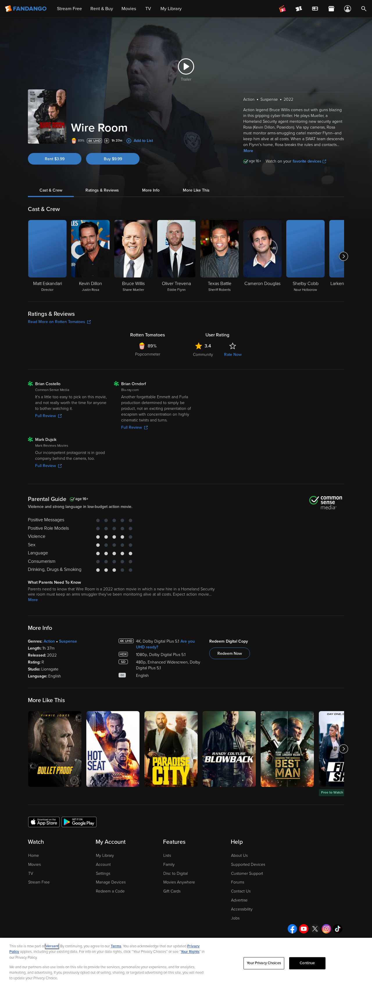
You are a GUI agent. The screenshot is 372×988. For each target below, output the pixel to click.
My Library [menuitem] (171, 9)
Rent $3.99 (55, 158)
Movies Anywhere (179, 882)
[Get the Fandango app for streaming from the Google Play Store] (79, 821)
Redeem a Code (110, 891)
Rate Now (233, 354)
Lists (167, 855)
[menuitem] (315, 8)
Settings (103, 873)
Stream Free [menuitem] (69, 9)
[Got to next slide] (343, 256)
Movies (34, 864)
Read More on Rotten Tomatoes (56, 321)
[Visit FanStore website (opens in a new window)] (331, 8)
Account (103, 864)
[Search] (364, 8)
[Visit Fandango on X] (315, 929)
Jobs (235, 918)
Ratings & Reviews (102, 190)
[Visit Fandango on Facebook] (292, 929)
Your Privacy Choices (264, 963)
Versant (52, 946)
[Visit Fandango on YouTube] (304, 929)
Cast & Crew (51, 190)
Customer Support (247, 873)
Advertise (239, 900)
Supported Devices (248, 864)
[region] (186, 963)
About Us (239, 855)
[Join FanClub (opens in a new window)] (282, 8)
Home (33, 855)
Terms (116, 946)
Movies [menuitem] (128, 9)
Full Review (45, 415)
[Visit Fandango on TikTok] (338, 929)
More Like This (196, 190)
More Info (151, 190)
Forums (237, 882)
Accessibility (242, 909)
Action (49, 641)
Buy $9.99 (113, 158)
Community (203, 354)
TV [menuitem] (148, 9)
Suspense (68, 641)
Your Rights (190, 951)
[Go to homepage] (26, 8)
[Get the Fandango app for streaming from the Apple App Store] (44, 821)
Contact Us (241, 891)
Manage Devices (111, 882)
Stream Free (39, 882)
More (248, 150)
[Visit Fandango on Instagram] (326, 929)
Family (169, 864)
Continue (307, 963)
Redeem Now (229, 653)
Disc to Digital (175, 873)
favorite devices (307, 161)
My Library (105, 855)
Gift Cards (171, 891)
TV (30, 873)
